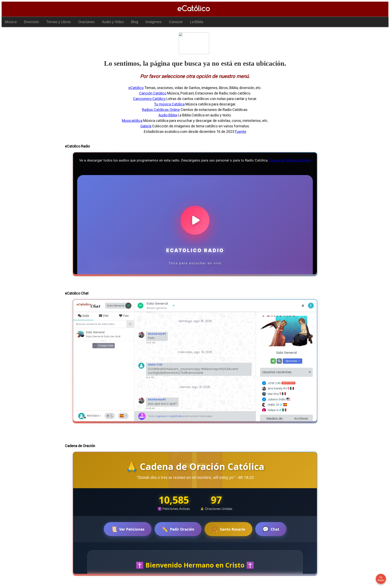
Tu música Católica (169, 104)
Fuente (240, 131)
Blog (134, 22)
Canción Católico (152, 93)
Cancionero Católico (149, 99)
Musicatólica (132, 120)
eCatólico (136, 88)
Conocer (176, 22)
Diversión (31, 22)
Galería (145, 126)
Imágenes (153, 22)
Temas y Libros (58, 22)
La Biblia (196, 22)
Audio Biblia (167, 115)
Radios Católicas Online (161, 109)
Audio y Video (113, 22)
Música (11, 22)
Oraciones (86, 22)
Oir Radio (381, 579)
